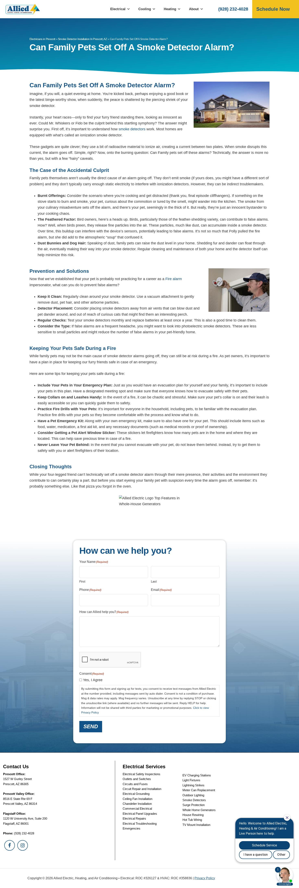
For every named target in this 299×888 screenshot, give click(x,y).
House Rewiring (193, 815)
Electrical (117, 9)
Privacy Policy (204, 878)
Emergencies (131, 828)
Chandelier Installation (137, 803)
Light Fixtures (191, 780)
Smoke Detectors (194, 800)
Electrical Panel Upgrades (140, 813)
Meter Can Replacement (198, 790)
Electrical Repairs (134, 818)
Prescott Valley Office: (19, 793)
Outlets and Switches (137, 779)
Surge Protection (193, 805)
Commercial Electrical (137, 808)
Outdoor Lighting (193, 795)
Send (90, 726)
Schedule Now (273, 9)
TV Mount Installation (196, 824)
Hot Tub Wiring (192, 819)
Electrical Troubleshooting (140, 823)
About (194, 9)
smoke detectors (131, 129)
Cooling (144, 9)
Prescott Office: (14, 774)
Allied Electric (22, 9)
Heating (170, 9)
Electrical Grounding (136, 793)
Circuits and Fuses (135, 784)
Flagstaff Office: (14, 813)
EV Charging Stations (196, 775)
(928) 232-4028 (233, 9)
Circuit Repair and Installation (142, 789)
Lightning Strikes (193, 785)
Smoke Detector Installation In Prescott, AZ (82, 39)
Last (154, 581)
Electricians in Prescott (42, 39)
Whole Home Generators (199, 810)
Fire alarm (173, 279)
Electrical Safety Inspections (141, 774)
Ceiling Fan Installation (137, 799)
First (82, 581)
